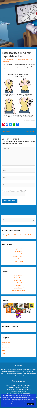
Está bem (30, 404)
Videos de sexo (18, 275)
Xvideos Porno (18, 278)
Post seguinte (31, 131)
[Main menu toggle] (33, 23)
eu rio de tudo (18, 259)
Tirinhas (4, 353)
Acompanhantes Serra (18, 290)
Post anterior (5, 131)
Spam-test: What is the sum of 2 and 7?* (14, 191)
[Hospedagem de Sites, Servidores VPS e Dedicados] (18, 235)
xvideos (18, 285)
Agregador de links (18, 256)
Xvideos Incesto (18, 261)
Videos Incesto (18, 280)
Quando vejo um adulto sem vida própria (18, 385)
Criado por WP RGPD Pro (18, 404)
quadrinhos (21, 59)
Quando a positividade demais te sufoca (18, 389)
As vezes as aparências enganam (18, 387)
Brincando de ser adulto (18, 391)
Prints (3, 350)
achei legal (18, 254)
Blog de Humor (18, 249)
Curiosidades (18, 251)
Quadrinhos (5, 348)
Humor (4, 345)
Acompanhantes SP (18, 288)
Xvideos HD (18, 283)
